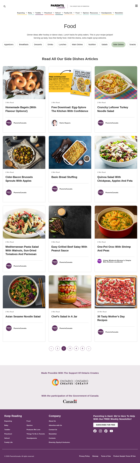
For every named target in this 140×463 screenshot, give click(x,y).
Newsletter (119, 13)
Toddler (38, 13)
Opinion (86, 13)
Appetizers (8, 44)
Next (88, 348)
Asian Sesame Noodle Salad (23, 316)
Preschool (48, 13)
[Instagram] (100, 431)
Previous (51, 348)
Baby (30, 13)
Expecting (21, 13)
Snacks (132, 44)
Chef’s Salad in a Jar (64, 316)
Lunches (62, 44)
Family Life (68, 13)
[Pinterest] (106, 431)
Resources (94, 13)
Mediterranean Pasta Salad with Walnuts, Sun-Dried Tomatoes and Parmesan (22, 250)
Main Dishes (77, 44)
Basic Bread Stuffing (64, 177)
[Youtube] (111, 431)
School (58, 13)
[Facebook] (95, 431)
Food (78, 13)
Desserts (38, 44)
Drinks (50, 44)
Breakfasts (23, 44)
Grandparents (106, 13)
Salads (105, 44)
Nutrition (92, 44)
